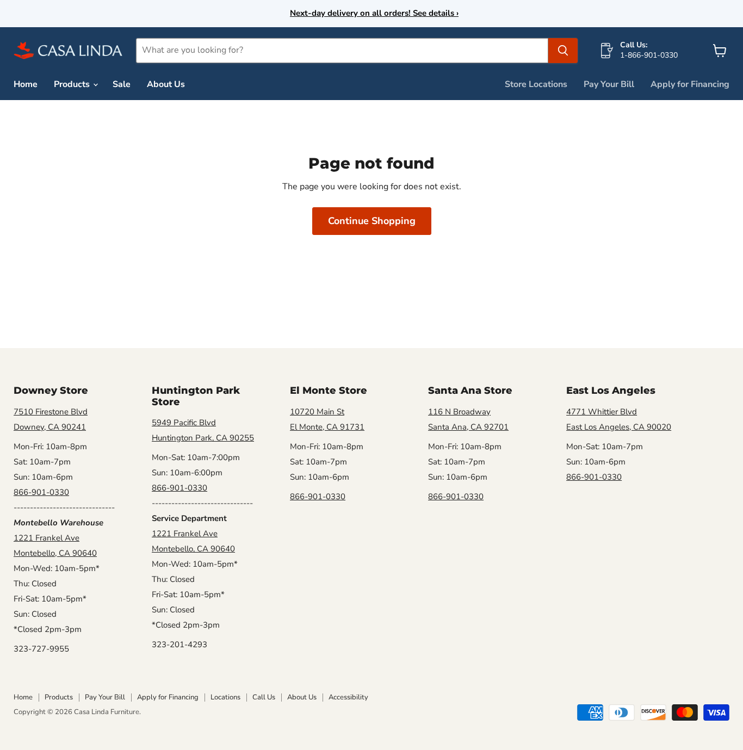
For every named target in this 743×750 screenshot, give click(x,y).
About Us (166, 84)
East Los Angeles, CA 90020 (618, 427)
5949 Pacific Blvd (184, 422)
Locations (225, 697)
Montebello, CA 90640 (55, 553)
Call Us (263, 697)
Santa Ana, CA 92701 (468, 427)
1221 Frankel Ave (46, 537)
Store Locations (536, 84)
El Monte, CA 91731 (327, 427)
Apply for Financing (690, 84)
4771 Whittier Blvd (601, 411)
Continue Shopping (372, 220)
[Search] (563, 50)
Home (26, 84)
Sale (122, 84)
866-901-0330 (41, 492)
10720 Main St (317, 411)
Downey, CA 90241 (50, 427)
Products (73, 84)
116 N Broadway (459, 411)
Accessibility (348, 697)
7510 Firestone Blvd (51, 411)
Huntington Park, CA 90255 (203, 437)
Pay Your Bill (609, 84)
